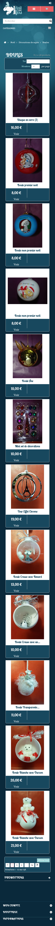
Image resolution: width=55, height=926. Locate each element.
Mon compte (11, 905)
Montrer (26, 66)
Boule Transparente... (27, 707)
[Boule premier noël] (27, 160)
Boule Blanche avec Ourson (27, 772)
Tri (24, 61)
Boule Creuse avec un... (27, 642)
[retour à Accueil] (5, 43)
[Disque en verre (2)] (27, 95)
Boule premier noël (27, 185)
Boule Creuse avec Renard (27, 577)
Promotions (14, 877)
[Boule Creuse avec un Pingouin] (27, 617)
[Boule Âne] (27, 356)
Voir (16, 134)
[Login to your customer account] (50, 3)
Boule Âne (27, 381)
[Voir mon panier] (47, 9)
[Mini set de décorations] (27, 421)
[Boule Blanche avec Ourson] (27, 748)
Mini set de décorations (27, 446)
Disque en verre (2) (27, 120)
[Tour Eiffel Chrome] (27, 487)
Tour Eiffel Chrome (28, 511)
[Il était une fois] (12, 8)
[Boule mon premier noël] (27, 226)
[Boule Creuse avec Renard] (27, 552)
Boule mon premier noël (27, 250)
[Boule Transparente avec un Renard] (27, 683)
